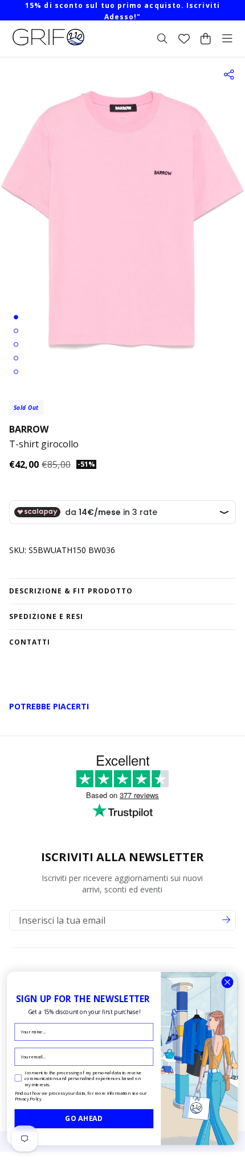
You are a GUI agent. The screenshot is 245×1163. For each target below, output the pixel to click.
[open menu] (227, 38)
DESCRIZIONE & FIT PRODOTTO (71, 591)
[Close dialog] (227, 982)
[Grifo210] (48, 45)
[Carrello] (205, 38)
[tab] (16, 317)
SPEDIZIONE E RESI (46, 616)
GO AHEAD (84, 1118)
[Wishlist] (184, 38)
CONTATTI (29, 642)
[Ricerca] (162, 38)
